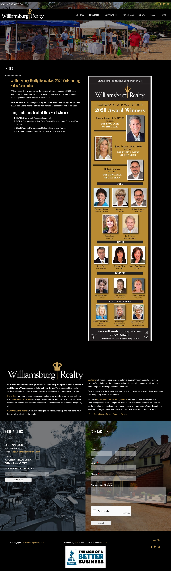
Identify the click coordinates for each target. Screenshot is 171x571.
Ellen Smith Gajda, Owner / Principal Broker (108, 414)
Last (116, 458)
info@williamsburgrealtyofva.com (25, 452)
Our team (92, 380)
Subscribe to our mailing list (19, 468)
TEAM (163, 14)
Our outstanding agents (17, 411)
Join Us (156, 540)
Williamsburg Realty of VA (34, 543)
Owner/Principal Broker (21, 399)
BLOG (152, 14)
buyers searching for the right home (111, 399)
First (92, 458)
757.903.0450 (16, 4)
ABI (76, 543)
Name (94, 449)
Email (94, 463)
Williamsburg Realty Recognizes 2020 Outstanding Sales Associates (45, 83)
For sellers (12, 396)
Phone (95, 474)
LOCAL (142, 14)
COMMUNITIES (111, 14)
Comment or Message (102, 485)
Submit (101, 523)
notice (104, 543)
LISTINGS (80, 14)
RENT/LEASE (128, 14)
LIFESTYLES (94, 14)
